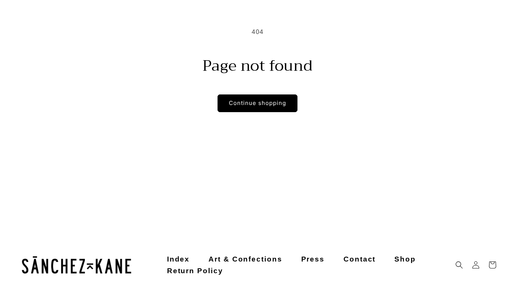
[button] (459, 265)
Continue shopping (257, 102)
